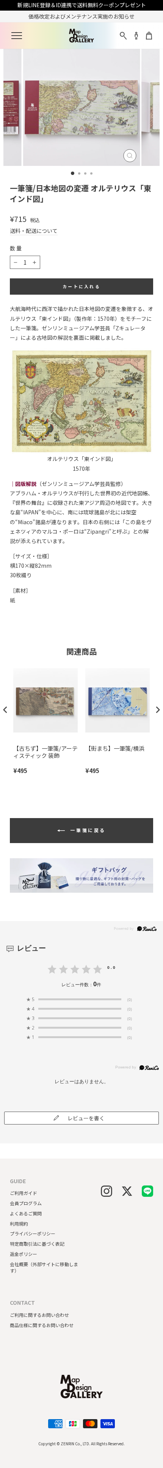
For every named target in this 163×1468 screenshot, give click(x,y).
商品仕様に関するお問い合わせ (42, 1325)
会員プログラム (26, 1203)
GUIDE (18, 1181)
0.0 (111, 967)
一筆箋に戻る (87, 830)
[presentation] (5, 709)
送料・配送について (34, 230)
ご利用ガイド (23, 1193)
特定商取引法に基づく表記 (37, 1243)
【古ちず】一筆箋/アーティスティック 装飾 (45, 752)
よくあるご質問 (26, 1213)
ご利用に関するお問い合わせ (39, 1315)
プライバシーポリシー (32, 1233)
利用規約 (19, 1223)
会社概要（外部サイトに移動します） (44, 1267)
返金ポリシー (23, 1254)
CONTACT (22, 1302)
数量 (16, 248)
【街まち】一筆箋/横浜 (114, 748)
